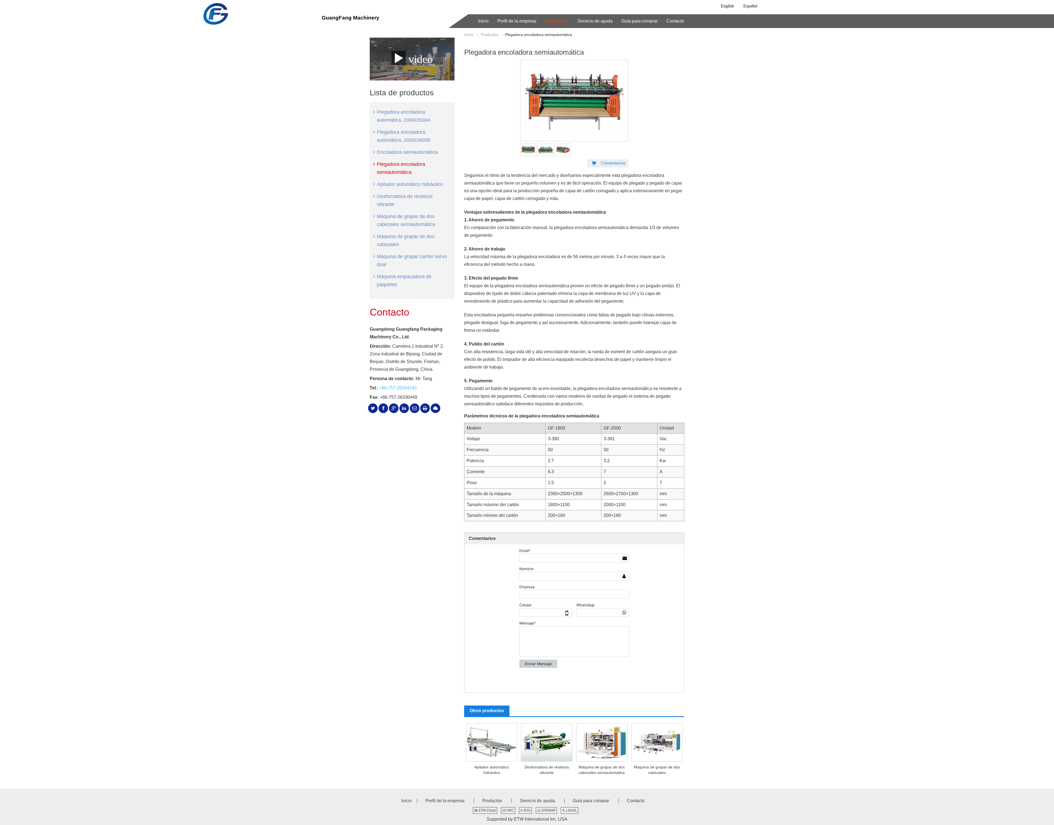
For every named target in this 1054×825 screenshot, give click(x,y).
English (727, 6)
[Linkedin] (404, 408)
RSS (527, 810)
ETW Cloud (487, 810)
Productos (489, 34)
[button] (557, 21)
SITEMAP (548, 810)
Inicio (468, 34)
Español (750, 6)
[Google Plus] (394, 408)
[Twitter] (373, 408)
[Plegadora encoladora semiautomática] (528, 148)
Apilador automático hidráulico (491, 770)
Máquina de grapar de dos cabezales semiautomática (602, 770)
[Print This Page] (425, 408)
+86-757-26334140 (398, 388)
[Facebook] (383, 408)
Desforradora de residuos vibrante (547, 770)
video (419, 59)
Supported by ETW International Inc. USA (527, 819)
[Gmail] (414, 408)
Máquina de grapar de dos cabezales (657, 770)
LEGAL (571, 810)
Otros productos (487, 710)
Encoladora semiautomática (407, 152)
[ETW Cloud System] (435, 408)
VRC (510, 810)
